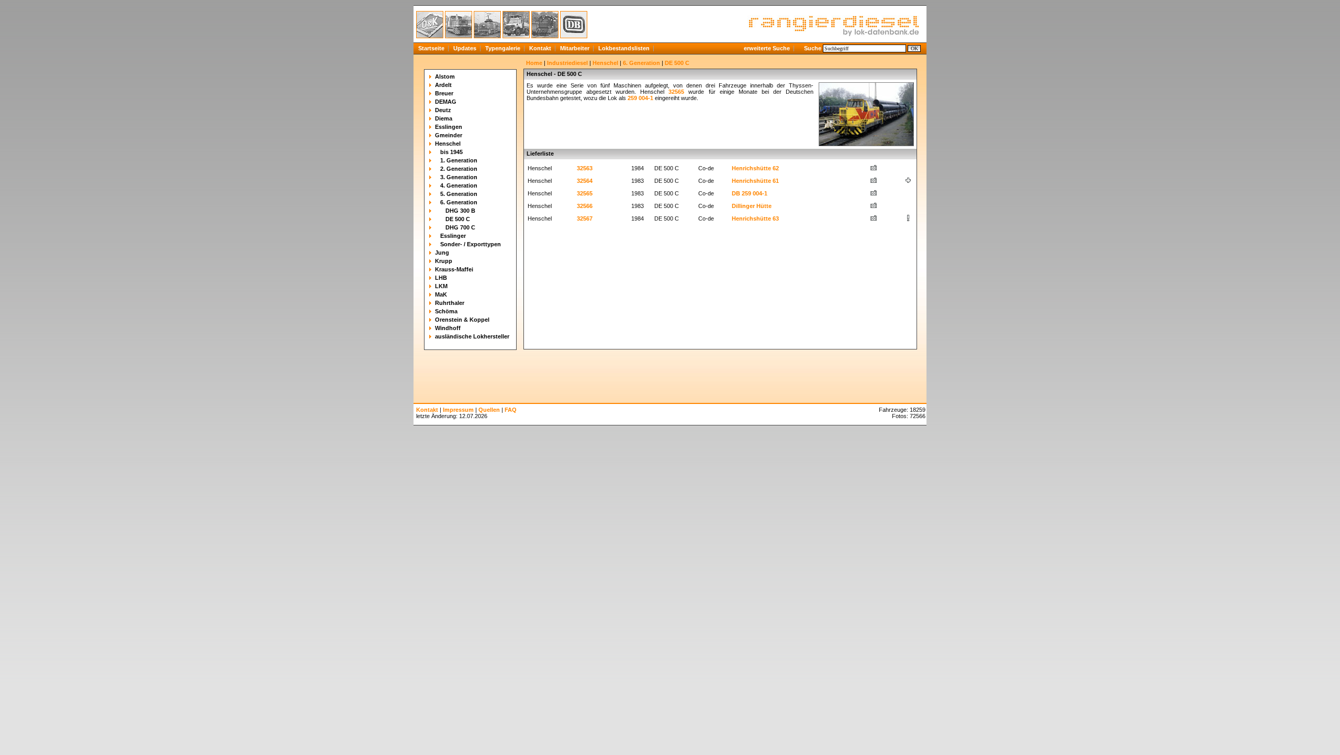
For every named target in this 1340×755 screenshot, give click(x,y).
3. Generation (458, 177)
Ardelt (443, 85)
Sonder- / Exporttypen (470, 244)
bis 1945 (451, 152)
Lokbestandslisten (624, 48)
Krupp (443, 261)
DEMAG (445, 102)
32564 (585, 181)
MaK (441, 294)
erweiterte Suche (767, 48)
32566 (585, 206)
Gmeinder (448, 135)
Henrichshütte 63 (755, 218)
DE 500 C (457, 219)
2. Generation (458, 169)
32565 (676, 92)
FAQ (511, 410)
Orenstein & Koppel (462, 319)
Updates (464, 48)
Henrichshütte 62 (755, 168)
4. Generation (458, 185)
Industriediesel (567, 63)
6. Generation (458, 202)
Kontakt (540, 48)
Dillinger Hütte (752, 206)
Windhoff (448, 328)
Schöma (446, 311)
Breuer (444, 93)
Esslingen (448, 127)
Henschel (448, 143)
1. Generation (458, 160)
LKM (441, 286)
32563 (585, 168)
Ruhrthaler (449, 303)
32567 (585, 218)
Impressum (458, 410)
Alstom (445, 76)
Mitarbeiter (574, 48)
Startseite (431, 48)
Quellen (489, 410)
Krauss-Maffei (454, 269)
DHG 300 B (460, 210)
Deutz (443, 110)
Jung (442, 252)
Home (534, 63)
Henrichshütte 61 (755, 181)
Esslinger (453, 236)
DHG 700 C (460, 227)
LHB (441, 278)
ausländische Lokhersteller (472, 336)
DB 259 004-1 (749, 193)
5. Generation (458, 194)
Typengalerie (502, 48)
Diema (443, 118)
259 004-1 (640, 98)
